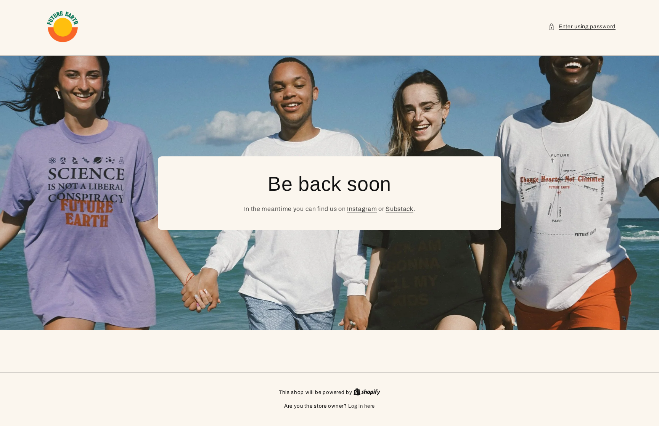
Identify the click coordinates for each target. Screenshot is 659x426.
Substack (399, 209)
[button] (582, 26)
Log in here (361, 406)
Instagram (362, 209)
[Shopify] (367, 392)
